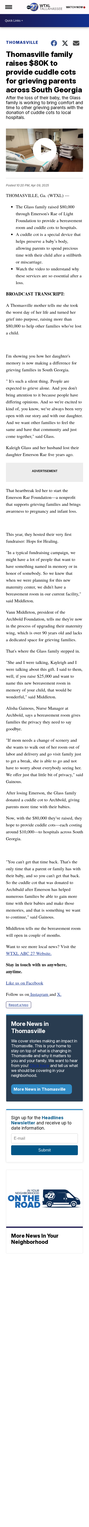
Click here (39, 1065)
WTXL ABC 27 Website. (29, 953)
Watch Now (74, 7)
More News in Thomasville (40, 1089)
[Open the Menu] (8, 7)
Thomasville (22, 42)
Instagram (39, 994)
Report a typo (18, 1005)
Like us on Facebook (24, 983)
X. (59, 994)
